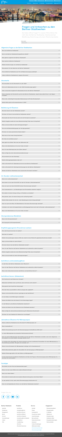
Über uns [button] (56, 3)
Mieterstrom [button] (35, 3)
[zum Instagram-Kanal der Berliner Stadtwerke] (8, 397)
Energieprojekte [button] (49, 3)
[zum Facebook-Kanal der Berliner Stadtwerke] (3, 397)
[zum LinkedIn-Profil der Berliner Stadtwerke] (17, 397)
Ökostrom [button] (29, 3)
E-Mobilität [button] (42, 3)
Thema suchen (23, 41)
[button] (31, 0)
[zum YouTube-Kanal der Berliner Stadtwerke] (13, 397)
